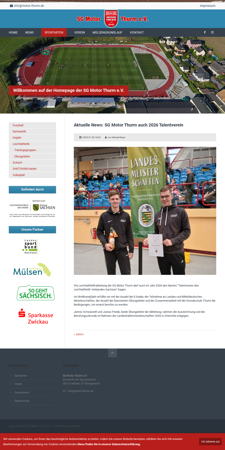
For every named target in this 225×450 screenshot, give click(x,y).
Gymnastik (19, 131)
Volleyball (19, 175)
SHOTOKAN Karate (24, 168)
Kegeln (17, 137)
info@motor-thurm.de (29, 5)
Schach (17, 162)
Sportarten (21, 375)
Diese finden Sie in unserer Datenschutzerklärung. (109, 444)
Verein (18, 384)
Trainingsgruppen (25, 150)
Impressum (207, 5)
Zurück (80, 334)
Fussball (18, 125)
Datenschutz (22, 400)
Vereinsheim (22, 392)
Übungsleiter (22, 156)
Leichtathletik (21, 144)
